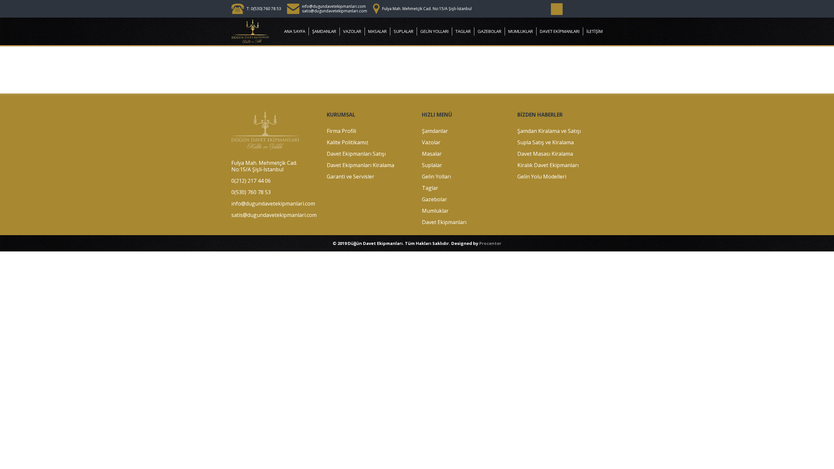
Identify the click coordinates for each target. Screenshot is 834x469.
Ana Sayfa (294, 31)
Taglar (463, 31)
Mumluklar (520, 31)
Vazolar (352, 31)
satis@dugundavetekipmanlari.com (334, 11)
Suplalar (403, 31)
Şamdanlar (324, 31)
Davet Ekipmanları (560, 31)
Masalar (377, 31)
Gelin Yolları (434, 31)
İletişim (594, 31)
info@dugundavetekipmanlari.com (334, 6)
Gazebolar (489, 31)
